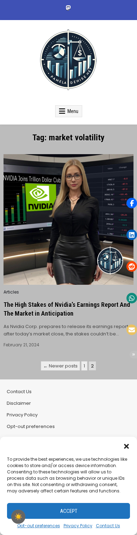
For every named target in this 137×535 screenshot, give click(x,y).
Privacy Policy (78, 526)
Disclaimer (19, 403)
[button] (126, 445)
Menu (72, 111)
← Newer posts (60, 366)
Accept (68, 511)
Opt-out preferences (38, 526)
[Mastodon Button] (68, 8)
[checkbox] (18, 517)
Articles (11, 292)
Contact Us (108, 526)
